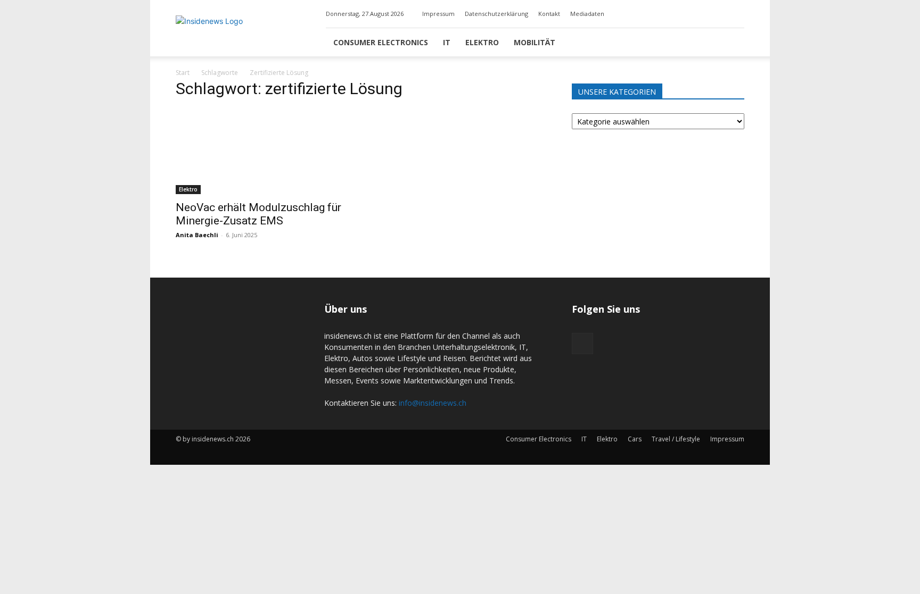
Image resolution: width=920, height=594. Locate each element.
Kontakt (549, 14)
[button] (731, 43)
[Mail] (736, 13)
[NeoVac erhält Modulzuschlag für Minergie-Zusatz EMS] (262, 151)
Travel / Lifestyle (676, 439)
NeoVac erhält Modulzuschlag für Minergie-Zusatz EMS (258, 214)
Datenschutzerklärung (496, 14)
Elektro (482, 42)
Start (183, 72)
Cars (635, 439)
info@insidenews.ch (432, 403)
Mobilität (534, 42)
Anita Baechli (197, 235)
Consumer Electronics (380, 42)
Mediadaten (587, 14)
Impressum (438, 14)
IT (446, 42)
